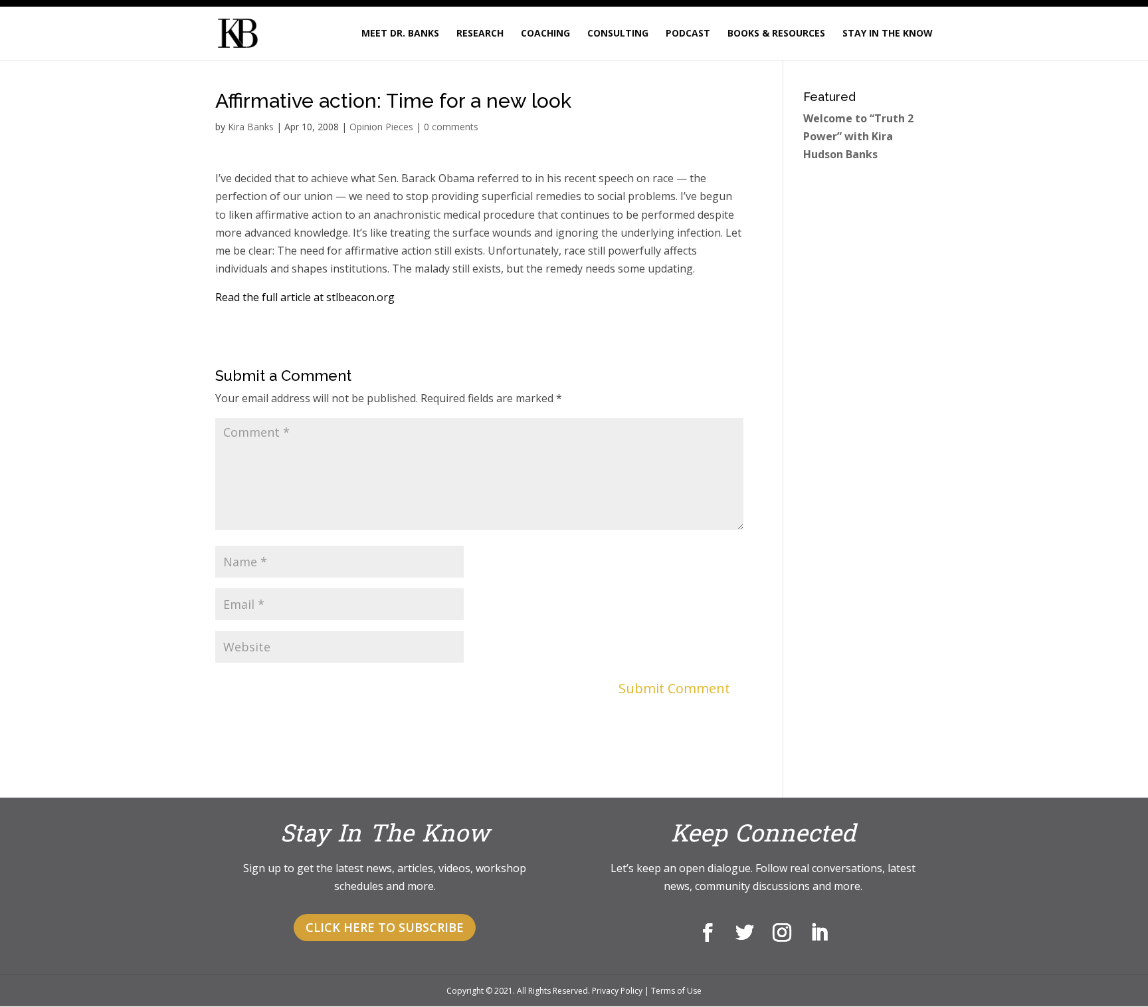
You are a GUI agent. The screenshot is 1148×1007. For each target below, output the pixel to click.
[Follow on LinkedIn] (819, 932)
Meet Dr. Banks (400, 34)
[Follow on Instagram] (782, 932)
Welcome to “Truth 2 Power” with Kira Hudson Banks (858, 136)
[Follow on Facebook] (707, 932)
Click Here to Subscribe (385, 927)
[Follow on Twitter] (744, 932)
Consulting (617, 34)
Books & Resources (776, 34)
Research (480, 34)
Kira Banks (251, 126)
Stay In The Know (887, 34)
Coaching (545, 34)
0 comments (451, 126)
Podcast (688, 34)
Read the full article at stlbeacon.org (305, 297)
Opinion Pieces (381, 126)
